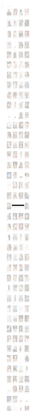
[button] (18, 205)
